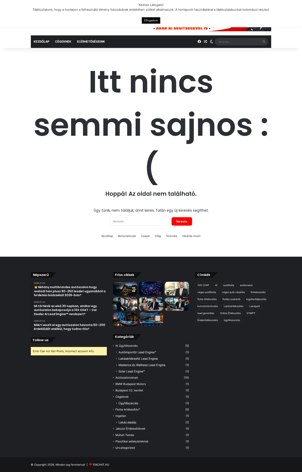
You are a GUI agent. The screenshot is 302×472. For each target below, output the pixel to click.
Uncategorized (125, 447)
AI (216, 285)
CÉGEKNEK (63, 41)
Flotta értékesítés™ (127, 409)
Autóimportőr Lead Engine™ (137, 352)
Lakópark (254, 306)
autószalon (246, 285)
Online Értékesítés (230, 313)
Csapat (145, 236)
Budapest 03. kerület (129, 390)
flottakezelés (258, 292)
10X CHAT (203, 285)
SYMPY (251, 313)
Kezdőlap (41, 41)
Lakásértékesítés (233, 306)
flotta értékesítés (207, 299)
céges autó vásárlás (233, 292)
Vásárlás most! (191, 236)
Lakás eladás (127, 422)
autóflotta (228, 285)
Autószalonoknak (126, 377)
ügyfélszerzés (232, 320)
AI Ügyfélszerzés (126, 345)
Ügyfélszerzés (128, 403)
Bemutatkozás (127, 236)
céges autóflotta (206, 292)
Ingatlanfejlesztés (256, 299)
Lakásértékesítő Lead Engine (138, 358)
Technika (171, 236)
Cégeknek (122, 396)
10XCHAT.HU (101, 464)
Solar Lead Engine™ (132, 371)
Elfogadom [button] (151, 20)
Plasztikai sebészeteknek (131, 441)
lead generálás (205, 313)
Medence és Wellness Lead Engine (142, 365)
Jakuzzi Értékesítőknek (130, 428)
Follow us (40, 340)
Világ (158, 236)
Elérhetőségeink (91, 41)
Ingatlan (120, 415)
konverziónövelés (207, 306)
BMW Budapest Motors (130, 384)
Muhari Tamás (124, 435)
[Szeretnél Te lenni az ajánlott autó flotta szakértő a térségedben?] (177, 304)
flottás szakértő (231, 299)
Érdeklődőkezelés (207, 320)
